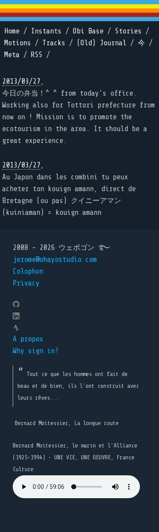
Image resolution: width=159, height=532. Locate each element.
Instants (46, 31)
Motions (17, 43)
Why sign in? (36, 351)
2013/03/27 (21, 81)
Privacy (26, 283)
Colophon (28, 271)
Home (12, 31)
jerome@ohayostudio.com (55, 259)
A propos (28, 339)
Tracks (53, 43)
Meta (12, 55)
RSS (36, 55)
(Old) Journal (101, 43)
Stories (128, 31)
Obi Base (88, 31)
